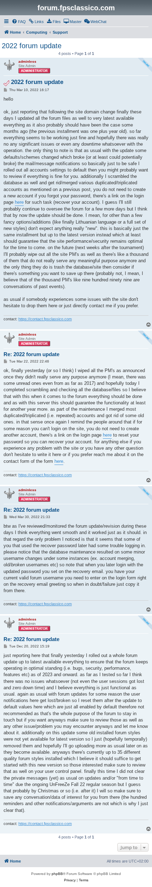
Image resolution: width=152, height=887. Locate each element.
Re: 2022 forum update (31, 354)
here (19, 202)
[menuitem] (19, 21)
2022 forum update (32, 46)
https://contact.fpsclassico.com (45, 319)
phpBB (57, 874)
